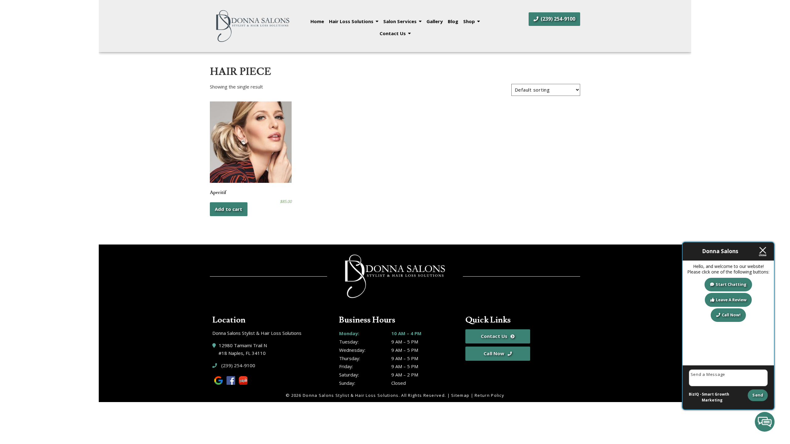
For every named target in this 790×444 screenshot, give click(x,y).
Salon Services (400, 21)
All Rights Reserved (423, 395)
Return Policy (489, 395)
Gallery (434, 21)
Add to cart (229, 209)
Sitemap (460, 395)
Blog (453, 21)
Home (317, 21)
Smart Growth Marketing (715, 397)
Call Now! (731, 315)
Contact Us (393, 33)
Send (757, 395)
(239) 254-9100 (557, 18)
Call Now (494, 353)
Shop (469, 21)
